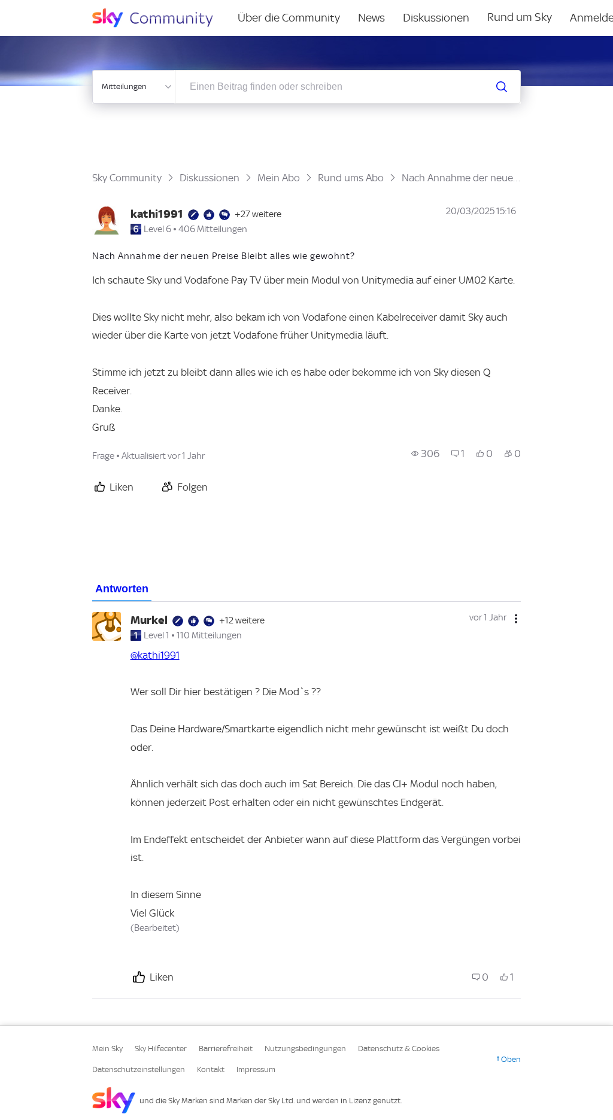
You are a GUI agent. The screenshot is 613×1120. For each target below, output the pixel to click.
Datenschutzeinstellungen (138, 1069)
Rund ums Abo (351, 178)
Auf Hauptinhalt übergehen (58, 8)
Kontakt (210, 1069)
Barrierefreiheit (226, 1048)
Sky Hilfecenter (161, 1048)
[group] (425, 453)
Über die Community (289, 18)
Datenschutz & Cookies (398, 1048)
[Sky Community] (160, 18)
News (371, 18)
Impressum (255, 1069)
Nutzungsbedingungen (305, 1048)
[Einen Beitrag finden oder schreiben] (501, 86)
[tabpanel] (306, 800)
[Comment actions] (516, 618)
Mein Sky (107, 1048)
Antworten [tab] (121, 589)
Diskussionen (436, 18)
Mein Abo (278, 178)
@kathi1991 (155, 655)
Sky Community (127, 178)
